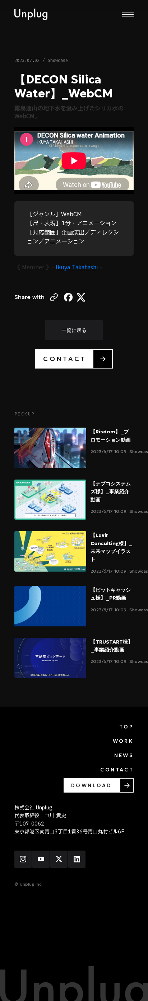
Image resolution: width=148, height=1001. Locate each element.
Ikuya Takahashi (77, 267)
